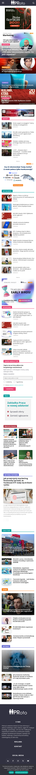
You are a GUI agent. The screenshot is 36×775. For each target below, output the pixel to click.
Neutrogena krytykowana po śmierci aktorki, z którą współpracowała (23, 205)
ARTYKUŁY (6, 646)
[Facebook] (13, 761)
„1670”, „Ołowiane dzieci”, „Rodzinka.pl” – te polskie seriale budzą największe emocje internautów (22, 152)
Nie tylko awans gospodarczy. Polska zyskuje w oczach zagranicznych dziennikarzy (23, 133)
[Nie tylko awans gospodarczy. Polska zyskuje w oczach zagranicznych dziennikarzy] (7, 134)
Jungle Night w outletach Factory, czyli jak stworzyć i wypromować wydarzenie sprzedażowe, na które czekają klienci (17, 549)
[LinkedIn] (8, 761)
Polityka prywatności (21, 772)
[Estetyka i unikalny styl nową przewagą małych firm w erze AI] (7, 143)
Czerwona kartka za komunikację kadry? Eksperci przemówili (23, 636)
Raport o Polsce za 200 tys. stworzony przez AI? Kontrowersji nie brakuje (23, 197)
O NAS (18, 722)
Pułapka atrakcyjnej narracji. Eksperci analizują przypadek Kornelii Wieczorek (22, 619)
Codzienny (9, 382)
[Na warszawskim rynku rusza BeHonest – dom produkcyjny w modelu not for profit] (7, 269)
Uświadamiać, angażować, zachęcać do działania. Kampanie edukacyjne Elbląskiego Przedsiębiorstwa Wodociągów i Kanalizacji (23, 571)
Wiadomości (5, 67)
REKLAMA (18, 742)
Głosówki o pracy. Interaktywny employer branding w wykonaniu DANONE (23, 560)
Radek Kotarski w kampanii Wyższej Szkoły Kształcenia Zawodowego (23, 241)
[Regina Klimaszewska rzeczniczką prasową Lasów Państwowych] (26, 454)
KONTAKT (18, 746)
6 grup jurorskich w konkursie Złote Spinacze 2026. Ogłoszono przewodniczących (22, 341)
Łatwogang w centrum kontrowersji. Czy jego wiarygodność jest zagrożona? (17, 610)
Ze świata (5, 82)
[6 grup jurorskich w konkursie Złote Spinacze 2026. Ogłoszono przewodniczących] (7, 342)
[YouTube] (28, 761)
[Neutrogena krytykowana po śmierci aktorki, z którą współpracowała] (18, 81)
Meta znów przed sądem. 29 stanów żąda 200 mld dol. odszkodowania (9, 463)
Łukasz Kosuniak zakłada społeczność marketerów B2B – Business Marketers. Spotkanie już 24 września (23, 352)
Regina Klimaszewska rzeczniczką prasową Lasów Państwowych (25, 463)
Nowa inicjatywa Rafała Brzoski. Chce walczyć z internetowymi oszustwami (23, 259)
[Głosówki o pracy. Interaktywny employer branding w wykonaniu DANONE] (7, 561)
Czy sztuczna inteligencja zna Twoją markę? (16, 667)
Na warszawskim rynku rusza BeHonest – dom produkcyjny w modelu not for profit (22, 268)
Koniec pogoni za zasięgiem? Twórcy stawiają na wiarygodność (23, 124)
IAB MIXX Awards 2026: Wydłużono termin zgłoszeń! (21, 324)
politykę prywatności (19, 385)
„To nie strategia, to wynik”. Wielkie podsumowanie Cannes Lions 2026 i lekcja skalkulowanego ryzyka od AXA (23, 686)
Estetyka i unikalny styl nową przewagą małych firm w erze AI (22, 142)
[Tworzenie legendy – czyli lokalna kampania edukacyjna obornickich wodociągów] (7, 581)
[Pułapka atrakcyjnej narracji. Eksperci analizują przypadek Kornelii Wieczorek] (7, 620)
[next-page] (7, 470)
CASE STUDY (6, 530)
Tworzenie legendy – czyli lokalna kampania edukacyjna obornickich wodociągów (23, 580)
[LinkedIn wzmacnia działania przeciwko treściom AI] (7, 225)
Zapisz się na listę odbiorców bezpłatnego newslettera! (13, 366)
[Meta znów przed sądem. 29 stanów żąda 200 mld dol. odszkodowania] (10, 454)
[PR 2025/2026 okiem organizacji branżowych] (7, 629)
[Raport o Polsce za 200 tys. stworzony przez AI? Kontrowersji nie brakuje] (18, 66)
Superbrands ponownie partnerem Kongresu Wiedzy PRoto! (22, 332)
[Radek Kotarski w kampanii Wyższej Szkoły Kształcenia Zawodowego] (7, 243)
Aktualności (7, 191)
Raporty (6, 119)
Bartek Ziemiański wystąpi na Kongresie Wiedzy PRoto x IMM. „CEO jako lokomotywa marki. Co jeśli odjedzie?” (22, 314)
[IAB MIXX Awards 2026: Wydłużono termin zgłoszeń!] (18, 97)
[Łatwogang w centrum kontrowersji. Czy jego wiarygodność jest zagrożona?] (18, 604)
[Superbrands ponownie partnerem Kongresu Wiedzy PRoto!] (7, 333)
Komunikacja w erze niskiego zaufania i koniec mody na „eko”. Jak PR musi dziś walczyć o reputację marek (23, 696)
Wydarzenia (5, 44)
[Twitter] (23, 761)
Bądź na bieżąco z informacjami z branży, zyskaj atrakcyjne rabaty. (16, 370)
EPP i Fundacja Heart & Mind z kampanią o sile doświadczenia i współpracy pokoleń (22, 233)
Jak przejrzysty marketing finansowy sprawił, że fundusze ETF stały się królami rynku (17, 481)
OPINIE (5, 589)
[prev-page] (4, 470)
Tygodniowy (19, 382)
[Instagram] (18, 761)
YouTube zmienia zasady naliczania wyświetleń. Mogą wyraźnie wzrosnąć (23, 250)
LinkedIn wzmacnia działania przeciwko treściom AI (21, 223)
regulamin (12, 385)
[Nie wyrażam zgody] (34, 769)
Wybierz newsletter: (8, 374)
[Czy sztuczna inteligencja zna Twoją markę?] (18, 661)
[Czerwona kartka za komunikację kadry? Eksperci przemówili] (7, 638)
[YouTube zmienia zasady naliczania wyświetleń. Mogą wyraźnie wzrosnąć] (7, 252)
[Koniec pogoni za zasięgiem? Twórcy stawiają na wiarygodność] (7, 125)
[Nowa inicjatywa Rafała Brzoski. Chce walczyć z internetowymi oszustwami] (7, 261)
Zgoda (11, 772)
